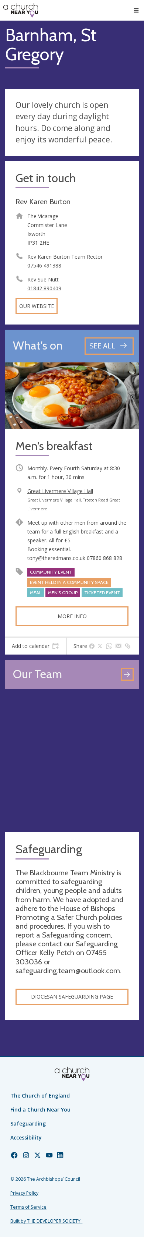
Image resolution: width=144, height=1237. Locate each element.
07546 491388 (44, 265)
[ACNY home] (20, 10)
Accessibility (26, 1137)
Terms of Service (28, 1207)
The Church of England (40, 1095)
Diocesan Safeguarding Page (72, 996)
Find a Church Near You (40, 1109)
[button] (136, 10)
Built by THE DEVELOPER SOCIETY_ (46, 1221)
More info (72, 616)
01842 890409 (44, 288)
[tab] (35, 646)
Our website (36, 305)
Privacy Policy (24, 1193)
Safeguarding (28, 1123)
